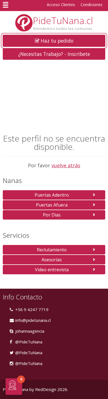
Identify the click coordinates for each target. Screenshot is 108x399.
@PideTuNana (28, 342)
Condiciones (91, 4)
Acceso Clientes (61, 4)
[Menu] (5, 5)
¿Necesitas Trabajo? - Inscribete (54, 54)
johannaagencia (29, 331)
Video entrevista (52, 270)
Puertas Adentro (52, 195)
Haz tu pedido (56, 40)
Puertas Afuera (52, 205)
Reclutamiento (52, 250)
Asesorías (52, 260)
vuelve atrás (66, 165)
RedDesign (45, 389)
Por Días (52, 215)
